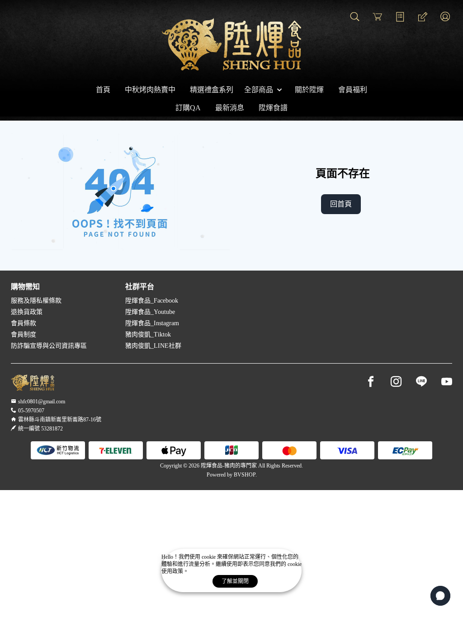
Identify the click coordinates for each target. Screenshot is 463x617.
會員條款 (23, 323)
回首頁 (341, 204)
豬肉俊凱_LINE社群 (153, 345)
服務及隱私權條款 (36, 300)
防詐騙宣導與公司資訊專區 (49, 345)
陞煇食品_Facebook (151, 300)
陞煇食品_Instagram (152, 323)
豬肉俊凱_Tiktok (148, 334)
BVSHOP (244, 475)
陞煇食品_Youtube (150, 311)
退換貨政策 (27, 311)
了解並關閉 (235, 581)
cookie (209, 557)
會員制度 (23, 334)
